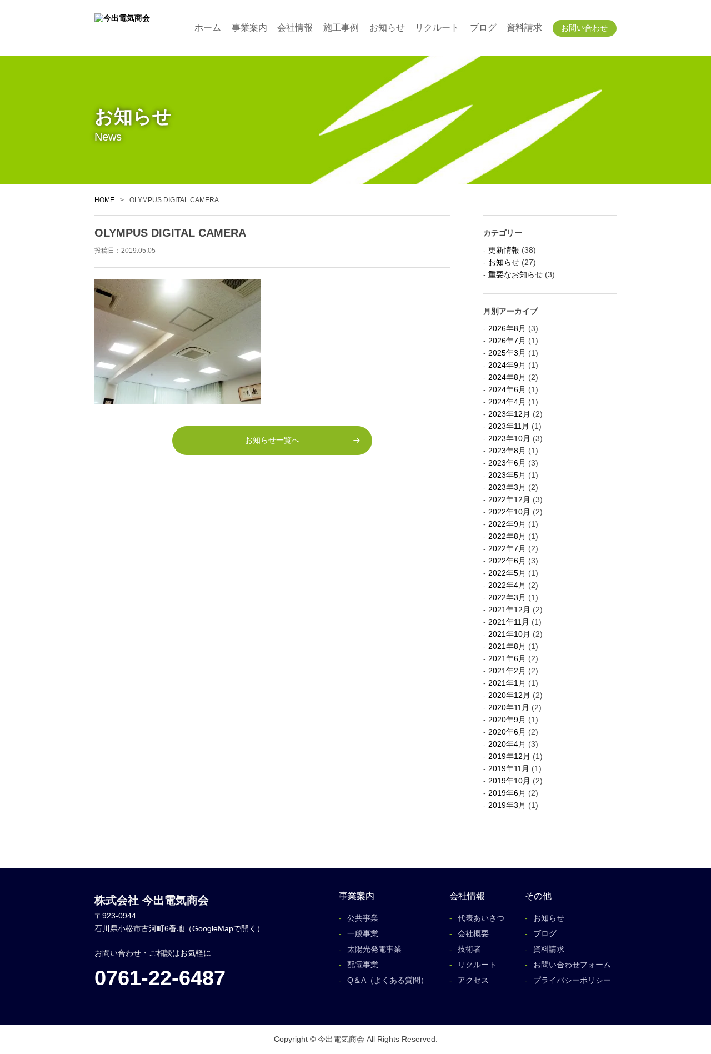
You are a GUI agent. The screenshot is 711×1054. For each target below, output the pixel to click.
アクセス (473, 980)
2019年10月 (509, 780)
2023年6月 (507, 462)
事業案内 (249, 27)
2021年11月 (508, 621)
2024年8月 (507, 377)
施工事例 (341, 27)
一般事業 (362, 933)
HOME (104, 200)
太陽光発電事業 (374, 949)
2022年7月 (507, 548)
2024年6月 (507, 389)
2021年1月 (507, 682)
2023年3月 (507, 487)
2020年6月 (507, 731)
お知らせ (387, 27)
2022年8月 (507, 536)
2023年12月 (509, 413)
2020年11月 (508, 707)
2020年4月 (507, 744)
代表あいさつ (481, 917)
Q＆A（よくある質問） (387, 980)
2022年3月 (507, 597)
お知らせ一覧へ (272, 440)
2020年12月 (509, 695)
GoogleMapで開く (224, 928)
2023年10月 (509, 438)
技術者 (469, 949)
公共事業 (362, 917)
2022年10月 (509, 511)
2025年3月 (507, 352)
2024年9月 (507, 365)
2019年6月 (507, 792)
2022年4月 (507, 585)
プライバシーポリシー (572, 980)
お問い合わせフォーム (572, 964)
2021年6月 (507, 658)
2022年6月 (507, 560)
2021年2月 (507, 670)
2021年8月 (507, 646)
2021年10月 (509, 634)
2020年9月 (507, 719)
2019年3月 (507, 805)
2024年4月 (507, 401)
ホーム (207, 27)
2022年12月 (509, 499)
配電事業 (362, 964)
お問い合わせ (584, 27)
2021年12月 (509, 609)
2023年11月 (508, 426)
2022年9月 (507, 523)
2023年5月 (507, 475)
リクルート (437, 27)
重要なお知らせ (515, 274)
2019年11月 (508, 768)
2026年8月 (507, 328)
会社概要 (473, 933)
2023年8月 (507, 450)
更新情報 (503, 250)
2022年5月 (507, 572)
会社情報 (295, 27)
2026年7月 (507, 340)
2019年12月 (509, 756)
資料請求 (524, 27)
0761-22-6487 (160, 978)
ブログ (483, 27)
